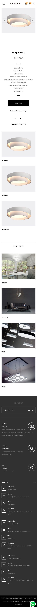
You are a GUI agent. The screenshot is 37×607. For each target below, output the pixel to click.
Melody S (5, 195)
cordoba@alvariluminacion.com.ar (19, 531)
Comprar (18, 103)
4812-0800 (11, 504)
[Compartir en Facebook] (15, 118)
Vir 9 (3, 352)
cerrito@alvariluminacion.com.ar (18, 497)
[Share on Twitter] (20, 118)
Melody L (5, 160)
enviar (30, 410)
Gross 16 (5, 317)
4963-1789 (11, 538)
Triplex (4, 283)
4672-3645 (11, 573)
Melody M (5, 230)
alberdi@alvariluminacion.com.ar (18, 566)
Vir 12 (3, 386)
